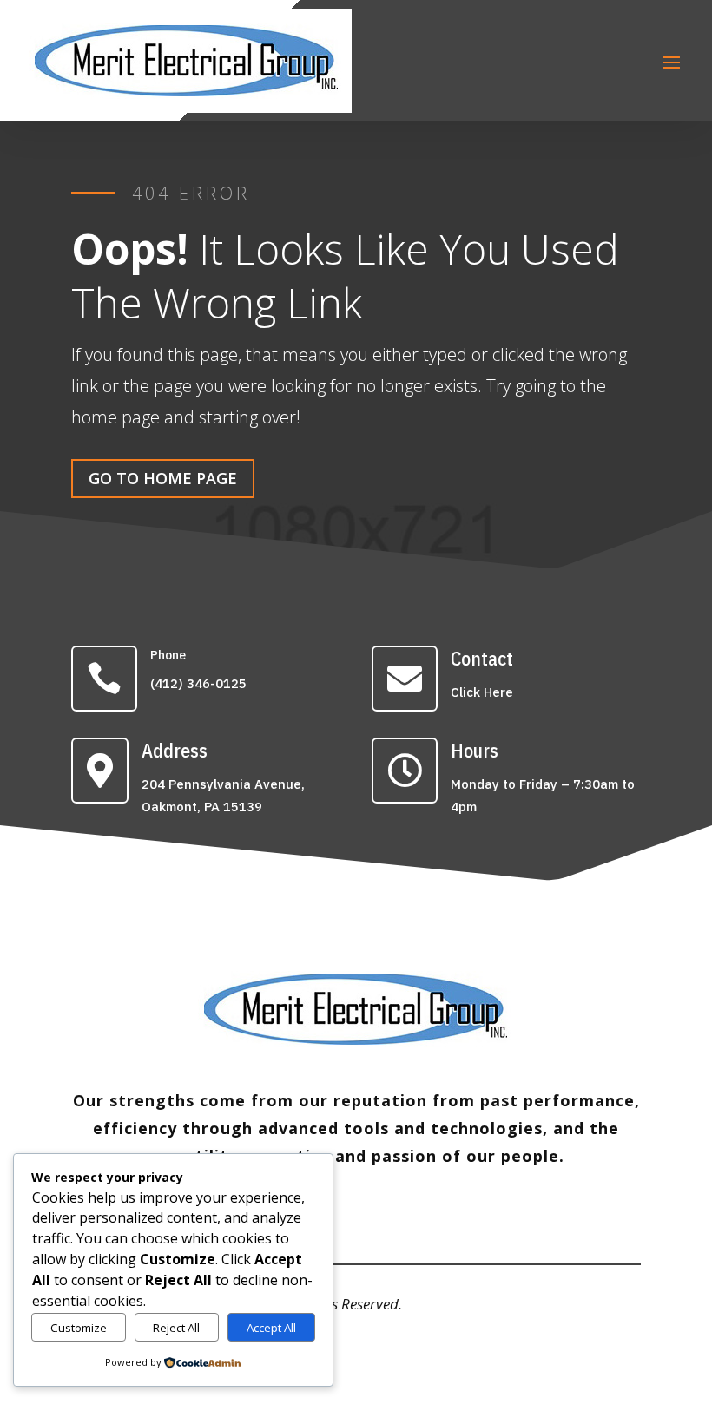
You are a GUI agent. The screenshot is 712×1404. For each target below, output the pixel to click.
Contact (482, 658)
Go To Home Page (163, 478)
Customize (78, 1327)
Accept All (271, 1327)
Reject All (176, 1327)
